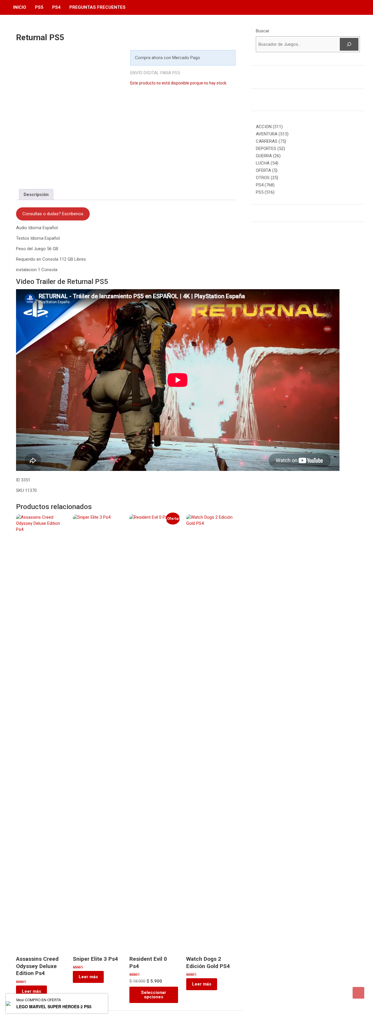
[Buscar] (349, 44)
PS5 (39, 7)
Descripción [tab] (36, 194)
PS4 (56, 7)
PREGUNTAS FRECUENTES (97, 7)
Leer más (31, 991)
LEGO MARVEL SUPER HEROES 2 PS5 (54, 1006)
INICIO (19, 7)
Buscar (262, 30)
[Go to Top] (358, 993)
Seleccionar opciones (153, 994)
